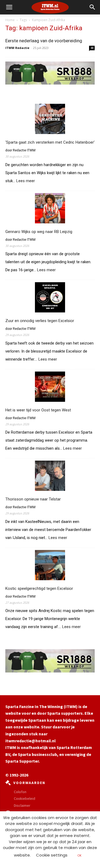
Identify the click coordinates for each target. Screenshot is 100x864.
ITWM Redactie (17, 48)
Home (10, 20)
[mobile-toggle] (9, 7)
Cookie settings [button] (51, 855)
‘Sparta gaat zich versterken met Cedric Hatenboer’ (50, 142)
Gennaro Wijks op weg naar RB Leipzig (38, 231)
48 (92, 48)
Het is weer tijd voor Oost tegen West (38, 410)
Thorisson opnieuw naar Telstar (33, 499)
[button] (92, 7)
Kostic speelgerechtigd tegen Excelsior (39, 588)
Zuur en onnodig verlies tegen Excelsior (39, 320)
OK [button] (79, 855)
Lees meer (25, 181)
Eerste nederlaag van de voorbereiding (43, 40)
